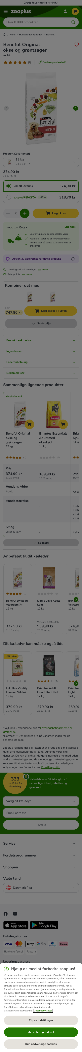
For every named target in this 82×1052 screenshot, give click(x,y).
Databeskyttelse (43, 1010)
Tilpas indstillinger (41, 1020)
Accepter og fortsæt (41, 1032)
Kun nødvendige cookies (41, 1044)
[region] (41, 1007)
